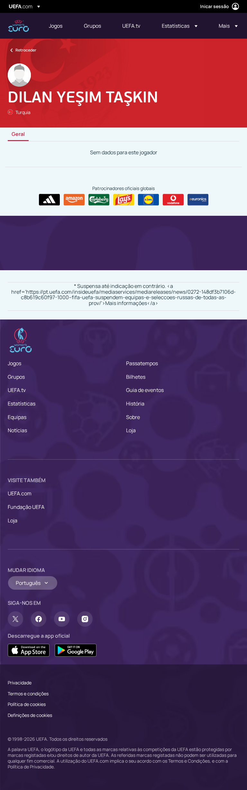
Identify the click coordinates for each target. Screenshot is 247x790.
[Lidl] (148, 199)
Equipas (17, 417)
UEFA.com (20, 493)
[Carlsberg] (98, 199)
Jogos (14, 363)
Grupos (16, 376)
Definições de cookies (30, 715)
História (135, 403)
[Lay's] (123, 199)
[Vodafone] (173, 199)
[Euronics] (198, 199)
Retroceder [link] (25, 50)
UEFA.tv (17, 390)
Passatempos (142, 363)
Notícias (17, 430)
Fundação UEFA (26, 506)
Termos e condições (28, 693)
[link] (56, 26)
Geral (18, 134)
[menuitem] (58, 26)
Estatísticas (21, 403)
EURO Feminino (18, 26)
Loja (131, 430)
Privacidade (20, 683)
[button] (180, 26)
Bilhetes (135, 376)
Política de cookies (27, 704)
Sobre (133, 417)
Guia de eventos (145, 390)
